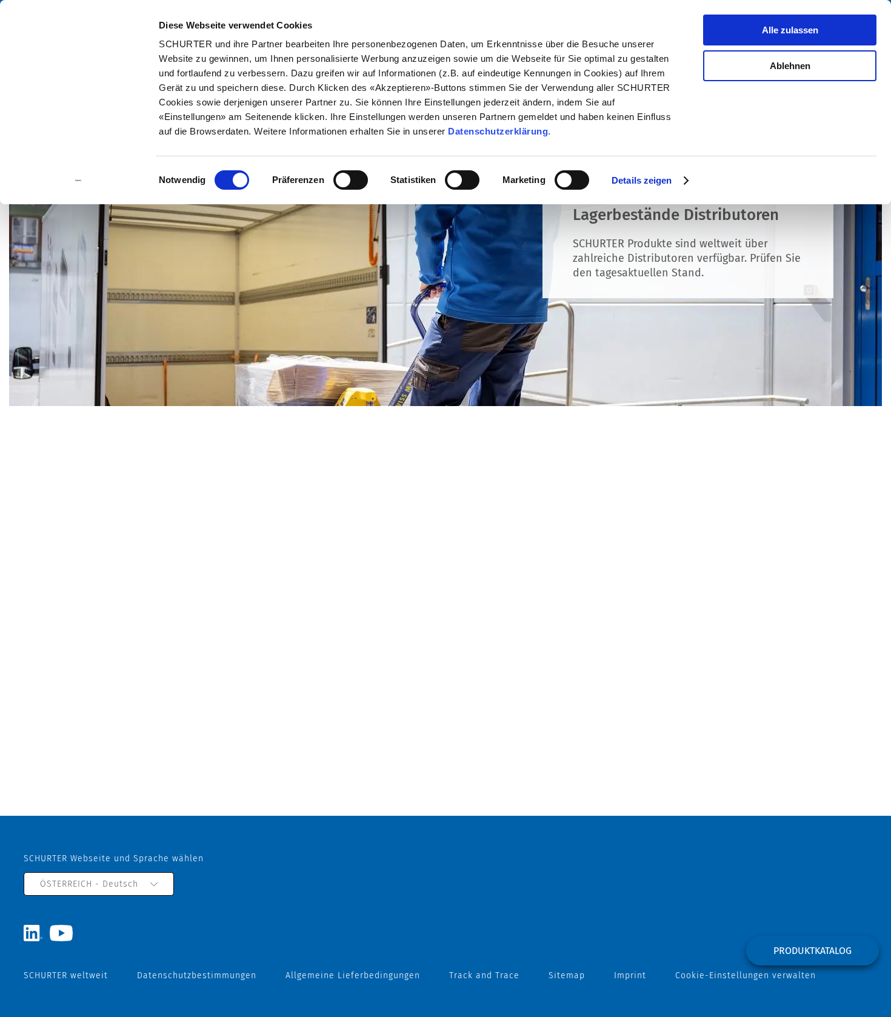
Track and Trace (484, 975)
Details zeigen (642, 180)
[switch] (350, 180)
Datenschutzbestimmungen (196, 975)
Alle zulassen (790, 30)
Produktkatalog (812, 950)
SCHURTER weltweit (66, 975)
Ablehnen (790, 66)
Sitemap (567, 975)
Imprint (630, 975)
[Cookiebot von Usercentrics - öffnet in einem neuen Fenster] (78, 181)
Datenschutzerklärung (498, 131)
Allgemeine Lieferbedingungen (352, 975)
